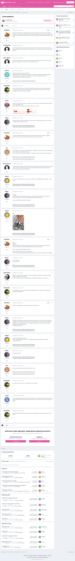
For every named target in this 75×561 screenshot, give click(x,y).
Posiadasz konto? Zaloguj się (59, 2)
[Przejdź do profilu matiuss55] (40, 547)
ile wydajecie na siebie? (63, 42)
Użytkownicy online (20, 9)
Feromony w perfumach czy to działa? (9, 480)
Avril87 (7, 100)
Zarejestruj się (70, 2)
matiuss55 (43, 546)
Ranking (27, 9)
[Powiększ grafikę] (13, 213)
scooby (7, 395)
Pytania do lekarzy (31, 2)
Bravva (43, 471)
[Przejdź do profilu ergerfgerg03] (57, 66)
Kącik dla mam (14, 21)
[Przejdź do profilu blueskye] (40, 490)
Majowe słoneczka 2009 (7, 514)
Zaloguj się (39, 441)
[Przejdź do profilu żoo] (57, 55)
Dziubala (43, 485)
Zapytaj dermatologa (18, 477)
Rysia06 (5, 547)
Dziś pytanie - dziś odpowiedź (19, 472)
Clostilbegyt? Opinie (6, 546)
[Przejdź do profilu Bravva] (40, 472)
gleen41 (5, 486)
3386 (11, 499)
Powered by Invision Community (37, 559)
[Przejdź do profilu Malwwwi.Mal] (40, 510)
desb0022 (60, 50)
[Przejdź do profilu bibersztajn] (40, 505)
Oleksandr (43, 498)
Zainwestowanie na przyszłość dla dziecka (10, 471)
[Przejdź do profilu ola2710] (7, 74)
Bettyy (6, 118)
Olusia (5, 510)
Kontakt (49, 555)
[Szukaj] (73, 6)
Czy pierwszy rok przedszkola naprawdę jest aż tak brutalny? (13, 485)
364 (18, 546)
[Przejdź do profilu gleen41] (57, 32)
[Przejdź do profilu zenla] (40, 481)
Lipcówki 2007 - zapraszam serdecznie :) (10, 535)
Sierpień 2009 (5, 518)
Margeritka (7, 85)
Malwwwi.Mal (44, 509)
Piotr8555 (43, 456)
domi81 (7, 176)
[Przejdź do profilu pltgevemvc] (57, 58)
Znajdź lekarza (39, 2)
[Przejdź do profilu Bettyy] (7, 122)
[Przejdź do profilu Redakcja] (57, 62)
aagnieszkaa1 (6, 272)
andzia (5, 506)
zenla (43, 480)
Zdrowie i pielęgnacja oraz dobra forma (22, 482)
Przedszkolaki (17, 486)
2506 (16, 518)
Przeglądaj (4, 6)
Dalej (7, 25)
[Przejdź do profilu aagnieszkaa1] (7, 276)
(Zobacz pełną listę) (49, 461)
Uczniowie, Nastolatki (19, 500)
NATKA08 (10, 19)
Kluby (2, 9)
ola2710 (7, 70)
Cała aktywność (11, 6)
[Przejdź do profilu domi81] (7, 180)
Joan (5, 519)
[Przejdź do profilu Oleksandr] (40, 499)
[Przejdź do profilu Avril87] (7, 105)
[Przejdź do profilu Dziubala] (40, 486)
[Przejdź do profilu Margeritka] (7, 89)
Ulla (7, 148)
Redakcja (60, 61)
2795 (18, 509)
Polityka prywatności (33, 555)
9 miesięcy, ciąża (17, 547)
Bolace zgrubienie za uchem (7, 476)
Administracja (12, 9)
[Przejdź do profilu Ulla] (7, 152)
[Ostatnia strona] (9, 25)
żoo (59, 54)
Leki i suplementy (47, 2)
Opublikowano (18, 30)
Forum (14, 2)
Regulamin (26, 555)
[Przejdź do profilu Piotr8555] (39, 456)
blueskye (6, 472)
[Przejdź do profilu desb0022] (57, 51)
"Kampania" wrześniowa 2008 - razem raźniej (11, 503)
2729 (20, 514)
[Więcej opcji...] (52, 30)
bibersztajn (44, 504)
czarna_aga (6, 515)
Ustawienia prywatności (42, 555)
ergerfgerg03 (61, 65)
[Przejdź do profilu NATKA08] (3, 20)
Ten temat (68, 6)
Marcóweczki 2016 (5, 509)
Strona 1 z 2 (14, 25)
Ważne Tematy (19, 6)
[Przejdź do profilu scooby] (7, 399)
